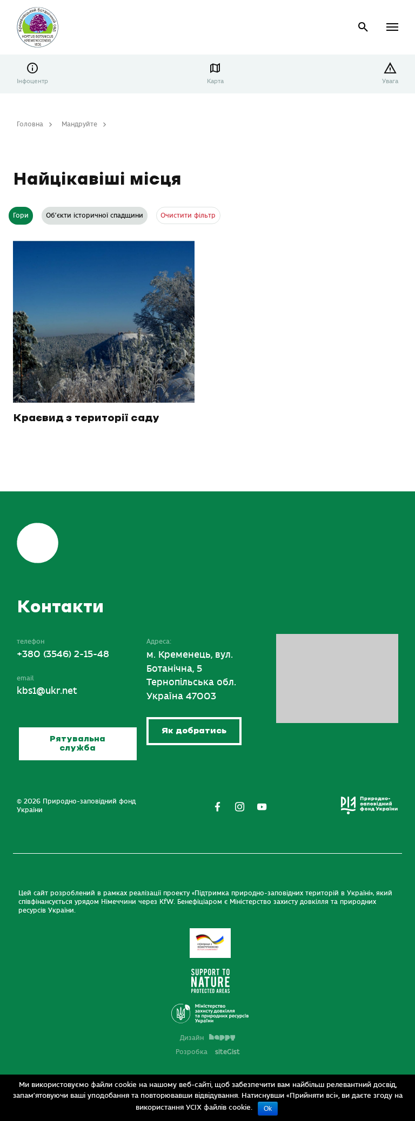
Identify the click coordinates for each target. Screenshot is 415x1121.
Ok (268, 1108)
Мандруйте (79, 124)
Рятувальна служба (77, 743)
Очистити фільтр (188, 215)
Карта (215, 81)
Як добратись (194, 730)
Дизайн (192, 1038)
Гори (21, 215)
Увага (390, 81)
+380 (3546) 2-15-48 (63, 654)
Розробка (208, 1052)
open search (363, 27)
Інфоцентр (32, 81)
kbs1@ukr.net (47, 691)
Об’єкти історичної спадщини (94, 215)
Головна (30, 124)
